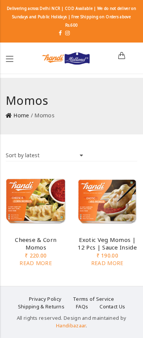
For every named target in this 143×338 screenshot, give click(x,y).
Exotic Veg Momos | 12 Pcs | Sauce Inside (107, 243)
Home (21, 115)
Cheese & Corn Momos (35, 243)
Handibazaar (70, 325)
